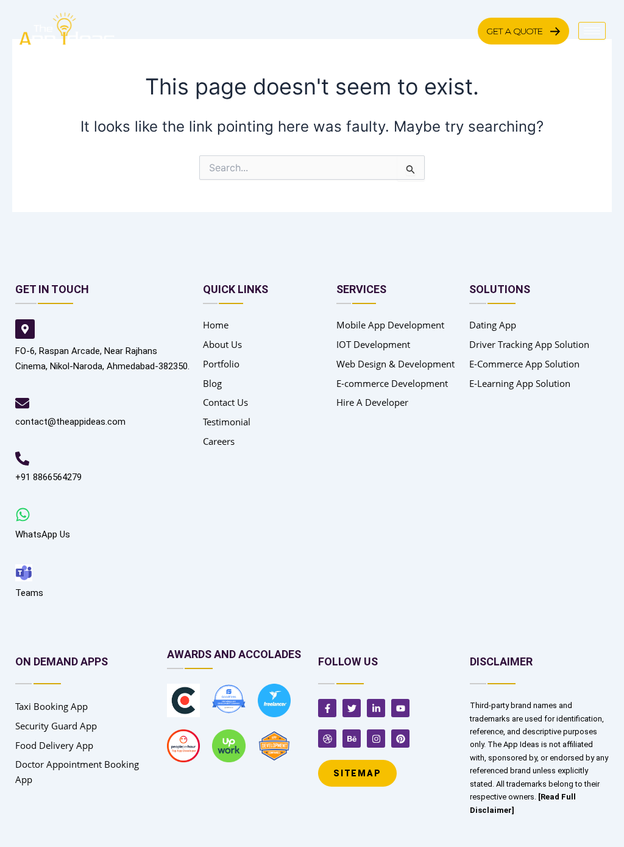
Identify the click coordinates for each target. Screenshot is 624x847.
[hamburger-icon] (592, 31)
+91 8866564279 (48, 477)
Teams (29, 592)
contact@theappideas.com (70, 421)
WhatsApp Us (42, 534)
